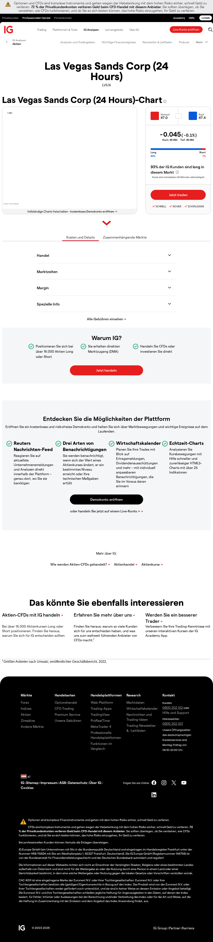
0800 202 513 (172, 724)
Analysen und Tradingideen (77, 42)
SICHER (177, 206)
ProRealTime (100, 720)
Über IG (134, 29)
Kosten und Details (80, 237)
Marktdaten (135, 702)
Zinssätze (28, 720)
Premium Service (67, 714)
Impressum (49, 783)
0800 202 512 (172, 708)
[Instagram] (163, 782)
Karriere (188, 928)
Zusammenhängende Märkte (125, 237)
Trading (41, 29)
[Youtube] (183, 782)
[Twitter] (173, 782)
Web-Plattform (102, 702)
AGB (62, 783)
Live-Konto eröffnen (186, 29)
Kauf (201, 114)
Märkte (26, 695)
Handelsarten (65, 695)
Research (133, 695)
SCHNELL (161, 206)
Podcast (184, 42)
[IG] (8, 29)
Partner (174, 928)
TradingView (100, 714)
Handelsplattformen (106, 695)
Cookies (27, 788)
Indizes (26, 708)
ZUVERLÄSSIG (196, 206)
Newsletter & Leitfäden (157, 42)
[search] (210, 29)
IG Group (160, 928)
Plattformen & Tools (65, 29)
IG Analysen (91, 29)
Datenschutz (77, 783)
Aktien (26, 714)
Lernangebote (114, 29)
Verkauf (165, 114)
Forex (25, 702)
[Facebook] (153, 782)
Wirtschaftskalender (142, 708)
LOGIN (206, 17)
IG (22, 783)
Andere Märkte (32, 726)
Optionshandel (66, 702)
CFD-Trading (64, 708)
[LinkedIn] (153, 794)
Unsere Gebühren (68, 720)
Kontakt (168, 695)
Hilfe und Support (175, 713)
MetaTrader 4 (101, 726)
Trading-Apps (101, 708)
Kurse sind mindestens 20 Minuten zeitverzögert (178, 177)
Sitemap (32, 783)
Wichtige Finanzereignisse (119, 42)
